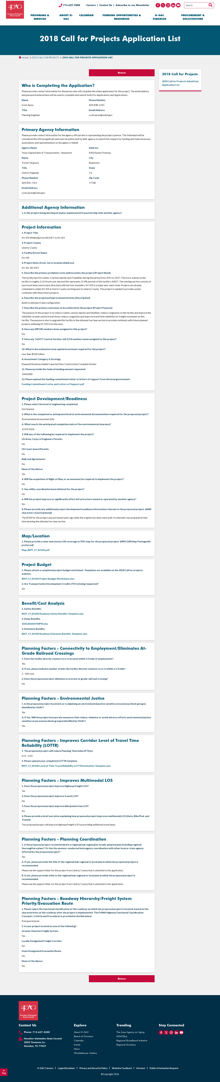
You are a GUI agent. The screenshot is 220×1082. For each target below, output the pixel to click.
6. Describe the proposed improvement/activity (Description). (56, 297)
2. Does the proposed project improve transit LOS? (50, 796)
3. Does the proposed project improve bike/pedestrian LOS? (55, 806)
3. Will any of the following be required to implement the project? (58, 434)
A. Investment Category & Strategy (41, 359)
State (92, 167)
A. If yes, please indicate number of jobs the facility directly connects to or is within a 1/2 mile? (73, 668)
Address (93, 147)
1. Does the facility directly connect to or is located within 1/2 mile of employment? (67, 658)
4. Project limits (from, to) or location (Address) (48, 262)
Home (25, 57)
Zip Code (94, 177)
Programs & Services (40, 17)
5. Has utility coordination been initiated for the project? (53, 489)
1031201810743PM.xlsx (35, 623)
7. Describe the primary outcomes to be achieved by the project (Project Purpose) (67, 307)
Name (25, 100)
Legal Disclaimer (66, 1068)
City (91, 157)
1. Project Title (30, 232)
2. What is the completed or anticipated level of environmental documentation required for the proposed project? (85, 414)
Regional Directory (126, 1044)
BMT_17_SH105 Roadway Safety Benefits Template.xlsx (53, 613)
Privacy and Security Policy (93, 1068)
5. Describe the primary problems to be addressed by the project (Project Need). (66, 272)
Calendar (86, 15)
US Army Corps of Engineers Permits (42, 438)
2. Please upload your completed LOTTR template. (50, 760)
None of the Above (32, 469)
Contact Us (105, 5)
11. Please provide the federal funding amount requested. (54, 369)
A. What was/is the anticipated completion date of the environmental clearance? (66, 424)
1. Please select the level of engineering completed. (50, 404)
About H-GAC (66, 17)
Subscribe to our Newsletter (132, 5)
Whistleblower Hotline (85, 1053)
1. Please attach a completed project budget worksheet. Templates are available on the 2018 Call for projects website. (82, 572)
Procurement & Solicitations (192, 17)
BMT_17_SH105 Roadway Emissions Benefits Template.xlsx (54, 633)
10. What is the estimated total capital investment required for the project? (64, 349)
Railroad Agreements (33, 459)
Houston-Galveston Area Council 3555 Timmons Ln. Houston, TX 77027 (43, 1042)
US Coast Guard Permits (35, 449)
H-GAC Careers (45, 1068)
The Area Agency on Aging (130, 1032)
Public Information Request (164, 1068)
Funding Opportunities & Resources (122, 17)
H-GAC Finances (159, 17)
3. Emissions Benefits (33, 628)
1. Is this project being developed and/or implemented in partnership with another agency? (72, 212)
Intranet (140, 1068)
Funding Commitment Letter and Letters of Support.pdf (53, 384)
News (77, 1048)
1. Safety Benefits (31, 608)
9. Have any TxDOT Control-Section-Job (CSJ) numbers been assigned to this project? (69, 339)
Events (77, 1044)
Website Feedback (122, 1068)
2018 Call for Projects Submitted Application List (180, 83)
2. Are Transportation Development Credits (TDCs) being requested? (60, 583)
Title (24, 110)
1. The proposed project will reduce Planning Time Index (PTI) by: (57, 750)
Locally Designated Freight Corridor (42, 940)
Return (122, 72)
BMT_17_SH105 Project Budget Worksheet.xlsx (48, 578)
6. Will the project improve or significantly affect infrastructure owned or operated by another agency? (79, 499)
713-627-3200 (71, 5)
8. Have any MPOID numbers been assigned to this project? (54, 329)
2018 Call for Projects (45, 57)
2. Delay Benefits (31, 618)
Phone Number (97, 100)
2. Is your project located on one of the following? (49, 926)
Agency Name (29, 147)
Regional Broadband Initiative (131, 1040)
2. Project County (31, 242)
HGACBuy (121, 1036)
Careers (91, 5)
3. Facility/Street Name (34, 252)
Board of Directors (83, 1036)
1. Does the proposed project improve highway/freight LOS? (55, 786)
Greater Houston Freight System (40, 930)
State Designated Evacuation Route (41, 950)
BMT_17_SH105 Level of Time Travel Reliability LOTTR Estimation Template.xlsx (66, 765)
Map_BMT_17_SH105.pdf (36, 549)
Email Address (97, 110)
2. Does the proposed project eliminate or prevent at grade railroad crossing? (65, 678)
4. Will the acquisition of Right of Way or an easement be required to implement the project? (73, 479)
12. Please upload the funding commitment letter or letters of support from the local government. (76, 379)
